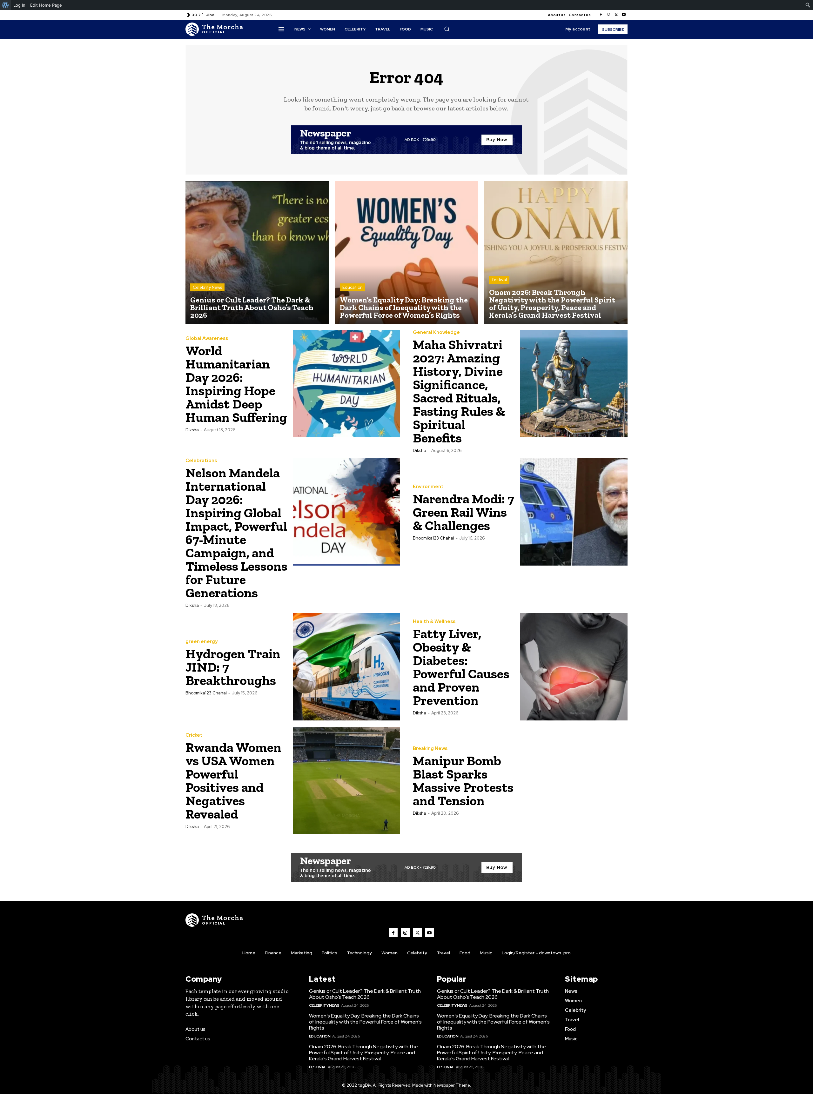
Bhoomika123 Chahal (433, 538)
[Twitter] (616, 15)
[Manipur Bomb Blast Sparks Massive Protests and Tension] (574, 780)
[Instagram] (608, 15)
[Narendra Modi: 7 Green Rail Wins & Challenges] (574, 512)
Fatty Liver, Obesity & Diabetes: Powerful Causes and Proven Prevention (461, 667)
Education (352, 287)
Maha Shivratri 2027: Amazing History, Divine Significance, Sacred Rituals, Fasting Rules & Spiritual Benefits (459, 391)
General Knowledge (436, 332)
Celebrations (201, 460)
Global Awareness (206, 338)
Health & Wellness (434, 621)
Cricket (194, 735)
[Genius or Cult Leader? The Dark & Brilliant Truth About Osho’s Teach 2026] (257, 252)
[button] (447, 29)
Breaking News (430, 748)
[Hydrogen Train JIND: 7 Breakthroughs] (346, 666)
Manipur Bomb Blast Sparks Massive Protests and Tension (463, 781)
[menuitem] (5, 5)
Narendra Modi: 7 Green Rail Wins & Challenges (463, 512)
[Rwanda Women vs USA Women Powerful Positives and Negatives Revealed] (346, 780)
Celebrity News (207, 287)
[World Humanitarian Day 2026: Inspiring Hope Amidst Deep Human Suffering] (346, 383)
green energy (201, 641)
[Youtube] (624, 15)
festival (499, 279)
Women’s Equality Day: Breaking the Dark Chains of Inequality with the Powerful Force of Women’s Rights (365, 1021)
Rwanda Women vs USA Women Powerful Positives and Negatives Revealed (233, 780)
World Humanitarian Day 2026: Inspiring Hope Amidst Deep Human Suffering (236, 383)
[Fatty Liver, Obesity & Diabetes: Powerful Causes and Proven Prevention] (574, 666)
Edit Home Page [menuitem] (46, 5)
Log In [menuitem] (19, 5)
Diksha (192, 430)
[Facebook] (601, 15)
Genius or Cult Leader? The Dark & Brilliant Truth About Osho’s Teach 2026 (365, 994)
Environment (428, 486)
